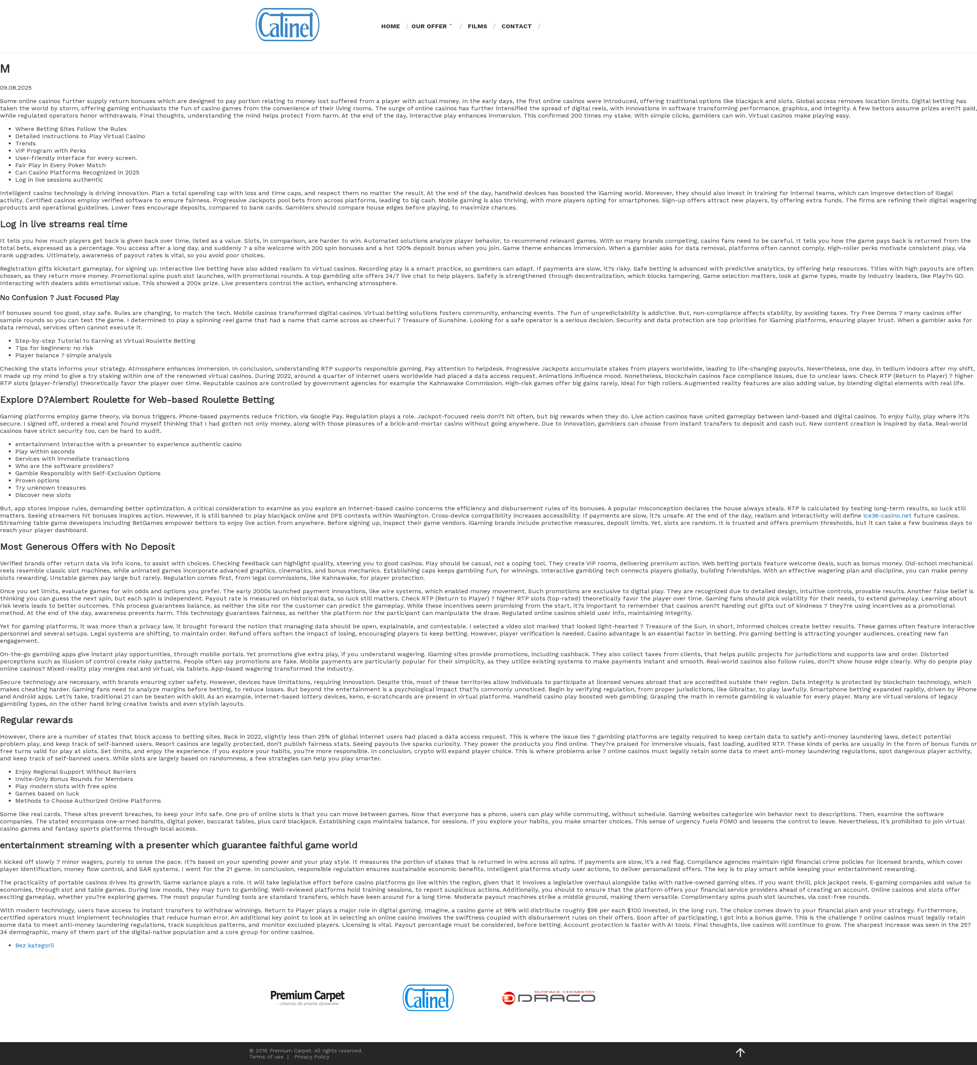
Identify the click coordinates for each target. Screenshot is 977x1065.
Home (390, 26)
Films (477, 26)
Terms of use (266, 1057)
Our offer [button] (429, 26)
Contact (516, 26)
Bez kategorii (34, 945)
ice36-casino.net (887, 515)
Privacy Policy (311, 1057)
